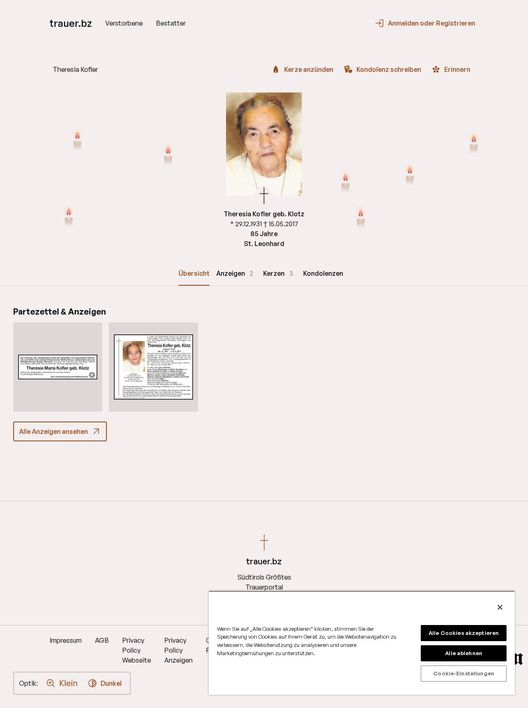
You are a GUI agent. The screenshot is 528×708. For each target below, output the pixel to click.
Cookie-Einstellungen (463, 673)
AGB (102, 640)
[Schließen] (500, 607)
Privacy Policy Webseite (136, 650)
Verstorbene (124, 23)
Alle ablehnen (463, 653)
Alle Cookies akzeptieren (464, 633)
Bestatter (171, 23)
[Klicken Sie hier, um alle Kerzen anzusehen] (68, 217)
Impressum (66, 640)
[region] (362, 643)
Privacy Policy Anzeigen (178, 650)
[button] (57, 367)
